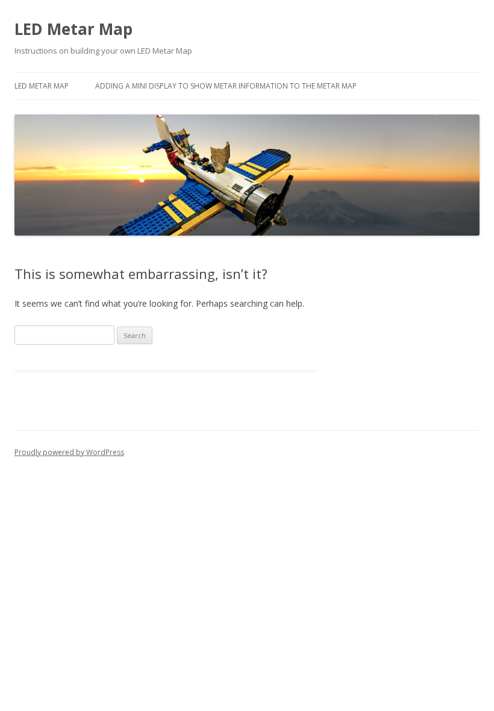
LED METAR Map (41, 86)
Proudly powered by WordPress (69, 452)
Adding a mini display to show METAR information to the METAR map (226, 86)
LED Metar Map (73, 29)
